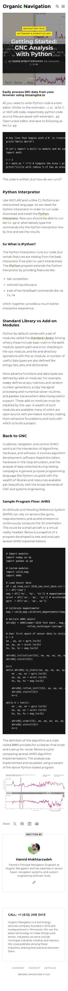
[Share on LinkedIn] (29, 823)
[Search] (57, 6)
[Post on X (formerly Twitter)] (14, 823)
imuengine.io (35, 95)
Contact (34, 968)
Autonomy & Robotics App (34, 33)
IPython (14, 265)
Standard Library (42, 338)
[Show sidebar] (63, 6)
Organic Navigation (30, 974)
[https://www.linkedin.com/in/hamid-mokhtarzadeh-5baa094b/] (34, 882)
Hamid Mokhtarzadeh (27, 61)
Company (18, 968)
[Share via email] (36, 823)
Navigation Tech (33, 28)
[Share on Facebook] (22, 823)
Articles (50, 968)
